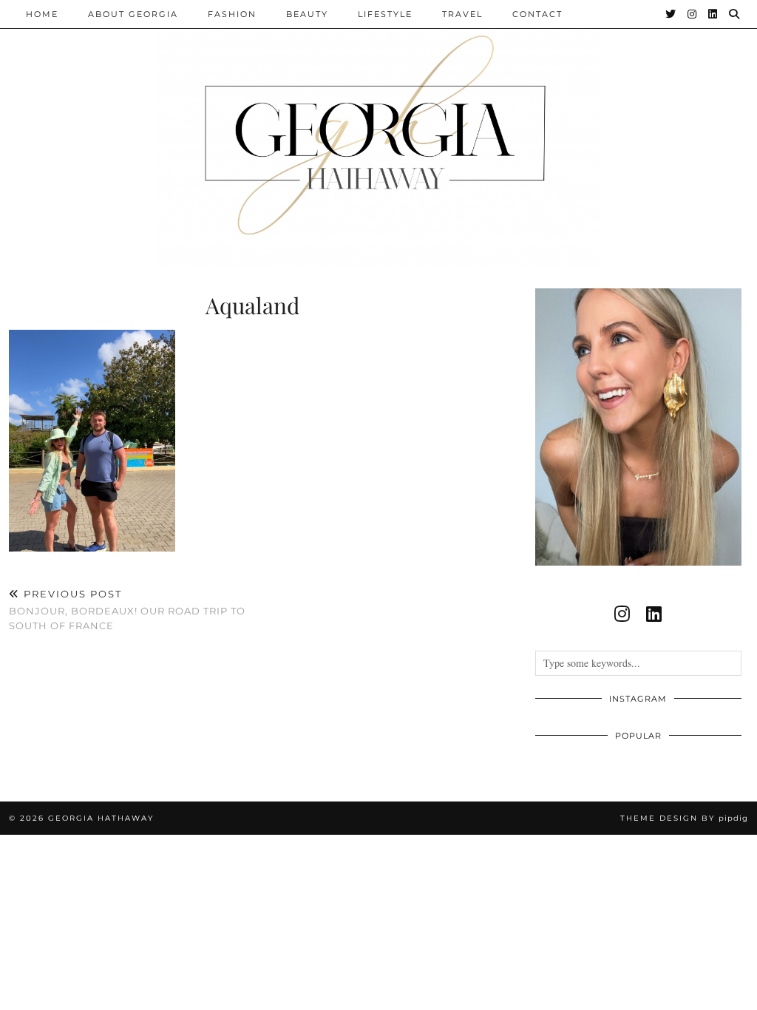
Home (42, 14)
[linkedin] (654, 614)
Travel (462, 14)
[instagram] (622, 614)
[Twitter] (671, 14)
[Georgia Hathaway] (378, 133)
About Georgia (133, 14)
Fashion (232, 14)
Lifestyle (385, 14)
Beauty (307, 14)
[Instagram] (693, 14)
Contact (537, 14)
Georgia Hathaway (101, 818)
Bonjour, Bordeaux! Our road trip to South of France (127, 609)
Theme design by (684, 818)
